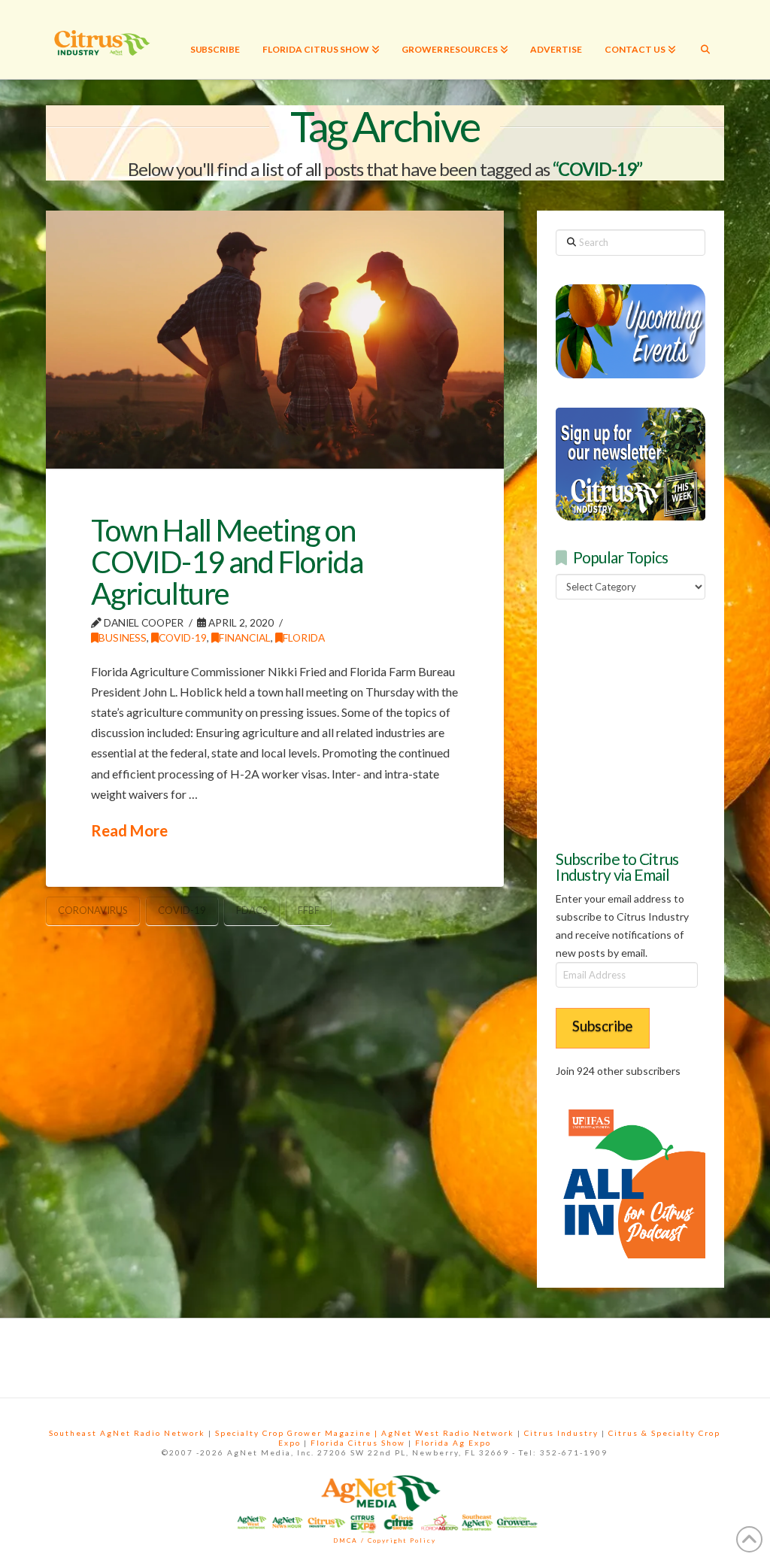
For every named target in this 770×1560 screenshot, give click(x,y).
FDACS (252, 910)
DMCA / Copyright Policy (384, 1540)
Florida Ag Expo (453, 1442)
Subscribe (602, 1025)
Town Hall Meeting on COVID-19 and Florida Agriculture (226, 562)
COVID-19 (183, 637)
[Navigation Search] (705, 39)
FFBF (309, 910)
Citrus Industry (561, 1432)
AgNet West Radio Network (447, 1432)
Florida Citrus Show (358, 1442)
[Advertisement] (662, 723)
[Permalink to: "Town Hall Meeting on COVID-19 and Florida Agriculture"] (275, 339)
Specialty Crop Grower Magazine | (298, 1432)
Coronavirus (93, 910)
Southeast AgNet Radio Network (127, 1432)
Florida (304, 637)
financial (245, 637)
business (123, 637)
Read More (129, 830)
